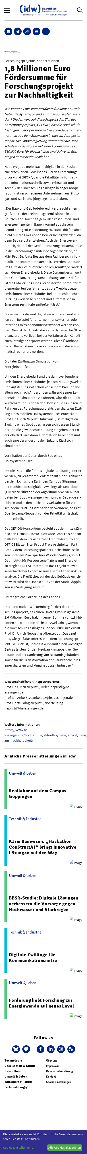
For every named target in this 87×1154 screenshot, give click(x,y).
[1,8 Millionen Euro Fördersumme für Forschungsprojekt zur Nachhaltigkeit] (18, 31)
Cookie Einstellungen (58, 1082)
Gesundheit (12, 1071)
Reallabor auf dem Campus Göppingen (37, 793)
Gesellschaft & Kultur (19, 1066)
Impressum (53, 1066)
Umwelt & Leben (15, 1076)
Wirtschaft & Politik (18, 1082)
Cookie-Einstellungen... (18, 1148)
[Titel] (8, 31)
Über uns (51, 1060)
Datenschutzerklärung (59, 1071)
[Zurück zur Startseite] (43, 10)
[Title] (27, 31)
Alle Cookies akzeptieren (64, 1148)
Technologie (13, 1060)
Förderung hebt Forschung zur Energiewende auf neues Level (41, 1003)
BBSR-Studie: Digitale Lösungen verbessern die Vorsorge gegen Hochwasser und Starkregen (43, 904)
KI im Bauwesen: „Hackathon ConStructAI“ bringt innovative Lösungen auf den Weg (43, 847)
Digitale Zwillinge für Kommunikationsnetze (33, 957)
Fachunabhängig (15, 1087)
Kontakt (51, 1076)
